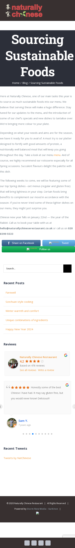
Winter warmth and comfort (22, 311)
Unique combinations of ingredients (27, 320)
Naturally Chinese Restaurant (38, 357)
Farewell (11, 292)
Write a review (46, 370)
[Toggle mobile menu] (68, 8)
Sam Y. (23, 421)
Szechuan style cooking (19, 301)
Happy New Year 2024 (19, 329)
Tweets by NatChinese (17, 458)
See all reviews (28, 370)
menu (57, 155)
